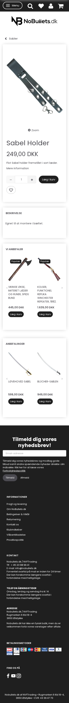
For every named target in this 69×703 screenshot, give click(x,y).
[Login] (51, 6)
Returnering (14, 519)
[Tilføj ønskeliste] (11, 190)
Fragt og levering (17, 504)
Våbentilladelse (16, 534)
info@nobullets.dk (25, 568)
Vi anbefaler (14, 249)
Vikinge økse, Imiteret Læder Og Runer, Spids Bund (18, 292)
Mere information (17, 168)
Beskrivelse (14, 213)
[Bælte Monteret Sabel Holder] (34, 86)
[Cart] (60, 6)
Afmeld (24, 477)
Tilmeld (10, 477)
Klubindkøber (14, 529)
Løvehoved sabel (19, 381)
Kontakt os (13, 524)
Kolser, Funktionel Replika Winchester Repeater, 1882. (46, 294)
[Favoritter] (41, 6)
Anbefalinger (15, 344)
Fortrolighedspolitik (14, 470)
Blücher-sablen (47, 381)
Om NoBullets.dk (16, 509)
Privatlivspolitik (15, 539)
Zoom (35, 130)
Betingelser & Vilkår (18, 514)
